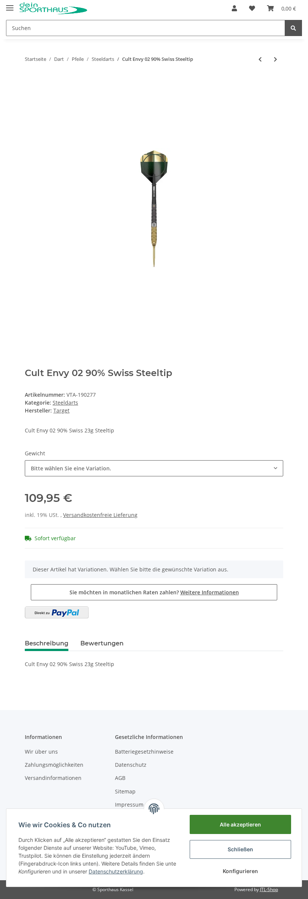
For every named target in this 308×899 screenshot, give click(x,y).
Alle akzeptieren (240, 824)
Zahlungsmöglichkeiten (54, 764)
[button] (234, 8)
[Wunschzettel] (252, 8)
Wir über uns (41, 751)
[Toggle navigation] (10, 4)
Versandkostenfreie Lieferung (100, 514)
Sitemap (125, 791)
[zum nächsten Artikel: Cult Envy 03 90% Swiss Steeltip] (275, 59)
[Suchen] (293, 28)
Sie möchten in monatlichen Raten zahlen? (154, 592)
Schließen (240, 849)
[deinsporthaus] (53, 8)
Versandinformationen (53, 777)
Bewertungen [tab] (102, 643)
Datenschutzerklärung (116, 871)
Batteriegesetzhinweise (144, 751)
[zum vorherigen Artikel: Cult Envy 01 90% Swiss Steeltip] (260, 59)
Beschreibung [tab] (46, 643)
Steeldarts (65, 402)
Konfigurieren (240, 871)
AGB (120, 777)
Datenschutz (130, 764)
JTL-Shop (269, 889)
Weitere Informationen (209, 592)
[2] (57, 612)
